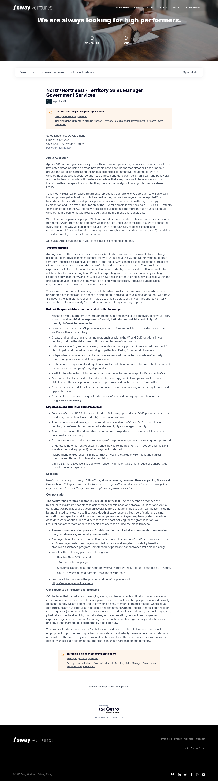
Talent (177, 8)
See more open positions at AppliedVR (109, 686)
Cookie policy (117, 717)
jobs (26, 72)
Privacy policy (101, 717)
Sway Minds (193, 8)
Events (163, 8)
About (137, 8)
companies (52, 72)
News (150, 8)
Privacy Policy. (45, 774)
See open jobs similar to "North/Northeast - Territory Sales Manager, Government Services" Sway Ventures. (109, 123)
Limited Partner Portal (194, 748)
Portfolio (122, 8)
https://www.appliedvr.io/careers (72, 583)
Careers (188, 739)
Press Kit (166, 739)
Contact (200, 739)
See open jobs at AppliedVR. (71, 116)
